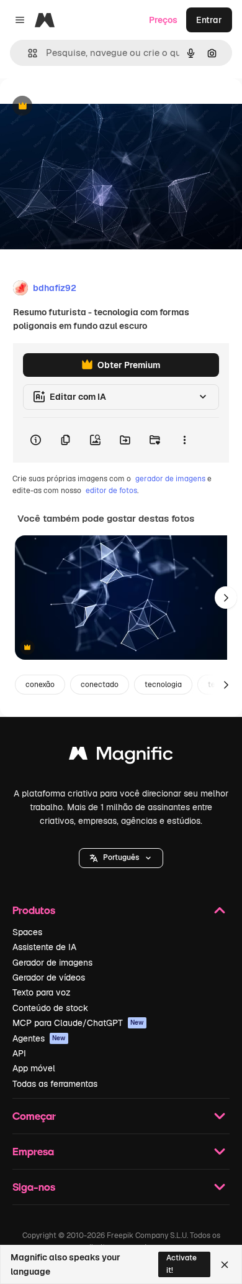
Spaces (27, 932)
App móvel (33, 1068)
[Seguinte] (226, 597)
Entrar (209, 19)
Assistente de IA (44, 947)
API (19, 1053)
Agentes (39, 1038)
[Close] (224, 1264)
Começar (34, 1115)
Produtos (33, 910)
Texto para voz (41, 992)
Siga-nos (33, 1186)
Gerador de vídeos (48, 977)
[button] (121, 858)
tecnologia (163, 685)
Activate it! (181, 1264)
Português (121, 857)
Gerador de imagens (52, 962)
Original (79, 107)
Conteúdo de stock (50, 1008)
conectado (100, 685)
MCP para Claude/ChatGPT (78, 1022)
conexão (40, 685)
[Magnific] (121, 756)
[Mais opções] (184, 440)
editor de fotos (111, 491)
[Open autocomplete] (28, 53)
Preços (163, 19)
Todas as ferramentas (54, 1083)
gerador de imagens (170, 479)
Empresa (33, 1151)
